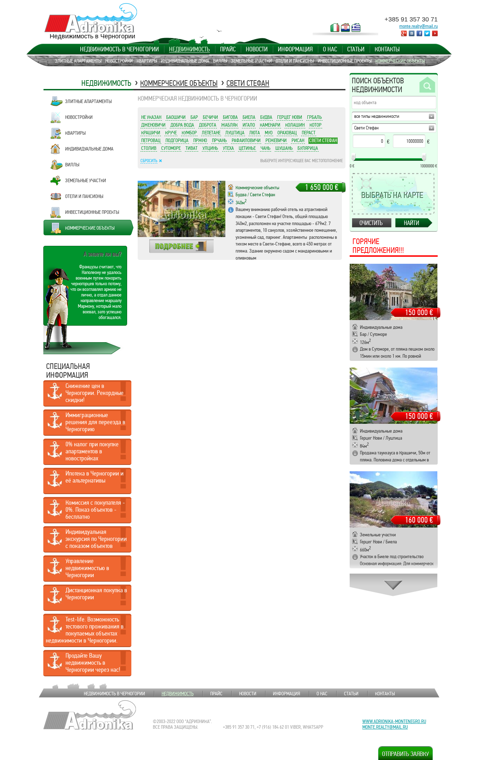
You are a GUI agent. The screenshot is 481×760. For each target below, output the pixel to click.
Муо (269, 132)
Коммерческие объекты (400, 61)
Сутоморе (171, 148)
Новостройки (119, 61)
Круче (171, 132)
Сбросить (148, 160)
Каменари (270, 125)
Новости (257, 49)
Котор (315, 125)
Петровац (151, 140)
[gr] (356, 27)
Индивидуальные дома (185, 61)
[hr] (345, 27)
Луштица (234, 132)
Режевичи (276, 140)
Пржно (200, 140)
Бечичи (210, 117)
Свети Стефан (247, 83)
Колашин (295, 125)
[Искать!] (427, 85)
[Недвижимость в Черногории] (90, 18)
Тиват (192, 148)
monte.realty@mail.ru (418, 26)
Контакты (387, 49)
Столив (148, 148)
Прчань (219, 140)
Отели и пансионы (295, 61)
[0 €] (353, 157)
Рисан (298, 140)
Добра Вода (182, 125)
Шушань (284, 148)
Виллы (220, 61)
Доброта (207, 125)
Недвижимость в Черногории (119, 49)
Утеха (228, 148)
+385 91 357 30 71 (411, 19)
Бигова (230, 117)
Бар (194, 117)
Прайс (228, 49)
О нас (330, 49)
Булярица (308, 148)
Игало (249, 125)
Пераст (309, 132)
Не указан (151, 117)
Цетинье (247, 148)
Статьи (355, 49)
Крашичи (150, 132)
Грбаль (314, 117)
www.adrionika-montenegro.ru (394, 721)
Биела (249, 117)
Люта (254, 132)
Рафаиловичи (246, 140)
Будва (266, 117)
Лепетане (211, 132)
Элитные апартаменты (78, 61)
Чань (265, 148)
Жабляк (229, 125)
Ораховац (287, 132)
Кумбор (189, 132)
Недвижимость (189, 49)
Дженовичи (153, 125)
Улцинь (210, 148)
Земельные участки (251, 61)
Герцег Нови (289, 117)
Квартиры (147, 61)
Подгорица (176, 140)
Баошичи (176, 117)
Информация (295, 49)
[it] (334, 27)
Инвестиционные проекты (344, 61)
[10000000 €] (424, 157)
